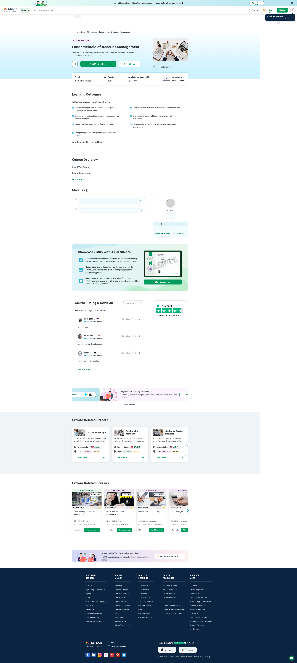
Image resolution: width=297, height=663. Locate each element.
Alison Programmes (122, 625)
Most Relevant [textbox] (130, 303)
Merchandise (194, 629)
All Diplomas (142, 594)
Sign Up (282, 10)
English (88, 594)
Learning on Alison (122, 609)
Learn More (82, 457)
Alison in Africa (120, 621)
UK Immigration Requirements (201, 621)
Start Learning (92, 530)
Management (92, 32)
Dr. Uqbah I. (89, 319)
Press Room (119, 617)
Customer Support (118, 646)
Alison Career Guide (170, 590)
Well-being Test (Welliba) (174, 605)
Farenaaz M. (90, 335)
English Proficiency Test (173, 613)
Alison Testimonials (145, 601)
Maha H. (88, 352)
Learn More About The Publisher (169, 233)
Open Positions (120, 601)
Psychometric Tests (170, 598)
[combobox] (133, 303)
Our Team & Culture (122, 594)
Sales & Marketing (92, 617)
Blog (116, 613)
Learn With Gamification (198, 609)
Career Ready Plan (169, 594)
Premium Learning (145, 613)
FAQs (113, 642)
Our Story (118, 586)
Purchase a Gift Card (145, 617)
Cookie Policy (198, 657)
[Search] (35, 10)
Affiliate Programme (197, 590)
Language (89, 605)
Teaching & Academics (94, 621)
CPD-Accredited (178, 80)
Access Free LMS (196, 586)
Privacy (171, 657)
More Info (78, 530)
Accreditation (143, 586)
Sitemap (207, 657)
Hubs (140, 609)
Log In (270, 10)
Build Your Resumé (170, 586)
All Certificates (143, 590)
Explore (24, 10)
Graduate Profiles (144, 605)
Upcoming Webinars (197, 625)
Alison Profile (194, 594)
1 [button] (126, 406)
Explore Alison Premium (90, 395)
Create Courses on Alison (199, 598)
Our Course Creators (122, 605)
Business (82, 32)
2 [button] (131, 406)
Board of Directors (122, 590)
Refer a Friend (195, 613)
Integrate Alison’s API (197, 605)
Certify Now (130, 64)
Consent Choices (186, 657)
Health (88, 598)
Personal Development (94, 613)
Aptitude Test (170, 601)
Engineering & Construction (95, 590)
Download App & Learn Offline (200, 601)
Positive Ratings (84, 81)
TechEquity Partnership (198, 617)
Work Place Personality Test (175, 609)
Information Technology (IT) (96, 601)
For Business (253, 10)
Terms (177, 657)
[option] (130, 444)
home (74, 32)
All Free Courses (144, 598)
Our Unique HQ (120, 598)
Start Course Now (98, 64)
